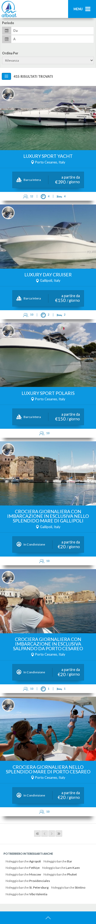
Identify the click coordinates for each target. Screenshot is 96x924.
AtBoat (9, 9)
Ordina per (10, 53)
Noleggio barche (23, 861)
